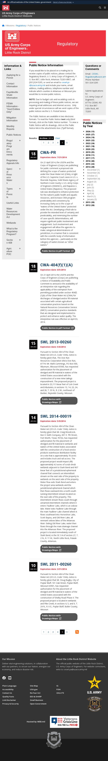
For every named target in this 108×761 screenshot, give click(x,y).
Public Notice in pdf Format (56, 251)
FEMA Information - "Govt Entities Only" (13, 107)
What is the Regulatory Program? (12, 231)
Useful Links (12, 203)
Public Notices (13, 135)
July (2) (90, 184)
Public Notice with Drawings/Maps (51, 549)
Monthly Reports (10, 127)
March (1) (91, 196)
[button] (63, 2)
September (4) (93, 178)
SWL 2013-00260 (55, 342)
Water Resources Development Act (13, 212)
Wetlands (11, 223)
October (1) (92, 175)
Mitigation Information (12, 119)
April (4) (90, 193)
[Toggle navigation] (104, 7)
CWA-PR (48, 152)
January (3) (92, 199)
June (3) (90, 187)
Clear (57, 138)
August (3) (91, 181)
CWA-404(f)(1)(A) (56, 265)
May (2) (90, 190)
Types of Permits (9, 193)
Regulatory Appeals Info (12, 161)
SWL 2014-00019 (55, 416)
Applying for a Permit (13, 76)
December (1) (93, 169)
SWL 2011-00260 (55, 564)
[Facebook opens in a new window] (4, 677)
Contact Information (12, 85)
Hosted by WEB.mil (36, 721)
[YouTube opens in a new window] (9, 677)
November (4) (93, 172)
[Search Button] (99, 7)
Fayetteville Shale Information (12, 95)
